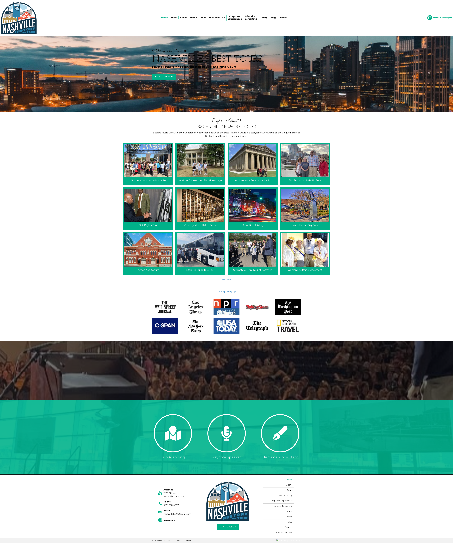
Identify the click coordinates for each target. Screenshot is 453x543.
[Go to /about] (226, 437)
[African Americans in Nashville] (148, 164)
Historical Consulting (282, 506)
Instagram (169, 520)
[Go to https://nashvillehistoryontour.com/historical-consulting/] (280, 437)
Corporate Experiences (281, 501)
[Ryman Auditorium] (148, 253)
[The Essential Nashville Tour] (305, 164)
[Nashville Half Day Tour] (305, 208)
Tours (174, 17)
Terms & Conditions (283, 532)
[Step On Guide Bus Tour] (200, 253)
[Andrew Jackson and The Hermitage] (200, 164)
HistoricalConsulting (251, 17)
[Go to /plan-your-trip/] (173, 437)
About (183, 17)
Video (203, 17)
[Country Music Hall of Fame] (200, 208)
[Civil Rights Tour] (148, 208)
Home (164, 17)
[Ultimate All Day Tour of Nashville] (253, 253)
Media (193, 17)
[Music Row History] (253, 208)
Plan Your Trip (217, 17)
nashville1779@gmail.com (177, 514)
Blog (273, 17)
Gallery (264, 17)
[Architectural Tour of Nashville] (253, 164)
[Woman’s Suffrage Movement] (305, 253)
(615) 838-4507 (171, 505)
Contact (283, 17)
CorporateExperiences (235, 17)
